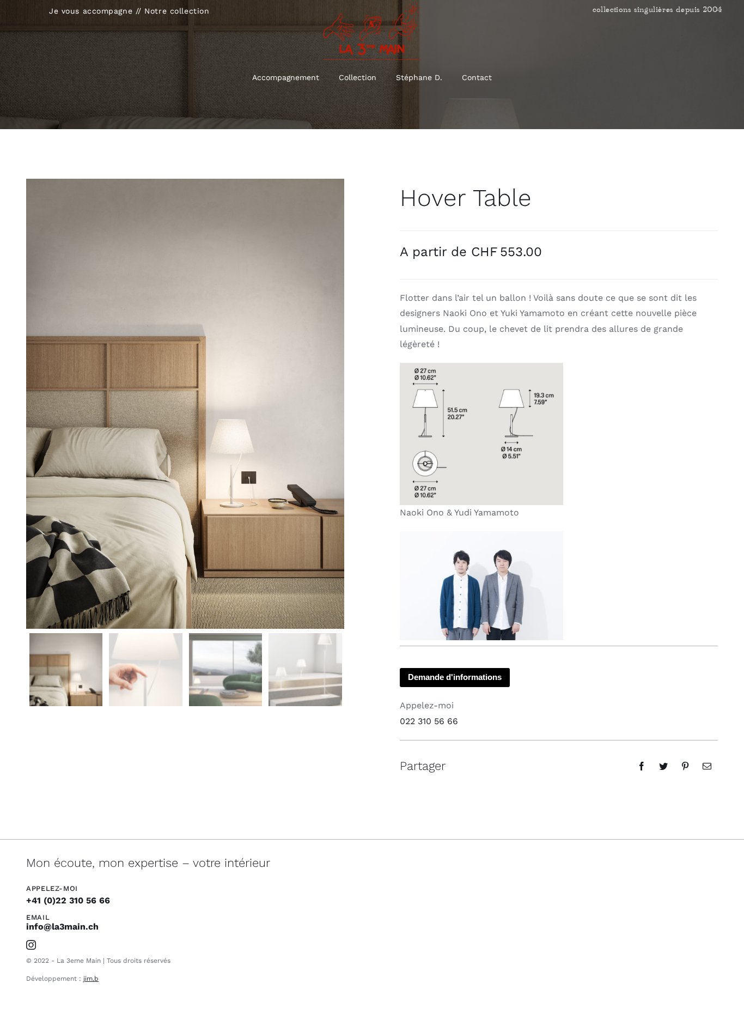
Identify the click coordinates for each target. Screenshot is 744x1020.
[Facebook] (641, 766)
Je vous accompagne (90, 11)
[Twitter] (663, 766)
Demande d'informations (455, 677)
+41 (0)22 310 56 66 (68, 900)
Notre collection (176, 11)
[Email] (707, 766)
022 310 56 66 (429, 721)
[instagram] (31, 945)
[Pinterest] (685, 766)
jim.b (91, 978)
